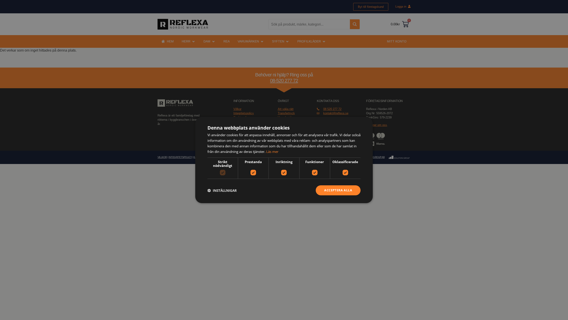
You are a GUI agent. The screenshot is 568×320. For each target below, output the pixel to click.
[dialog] (284, 160)
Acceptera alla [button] (338, 190)
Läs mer (272, 151)
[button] (222, 190)
